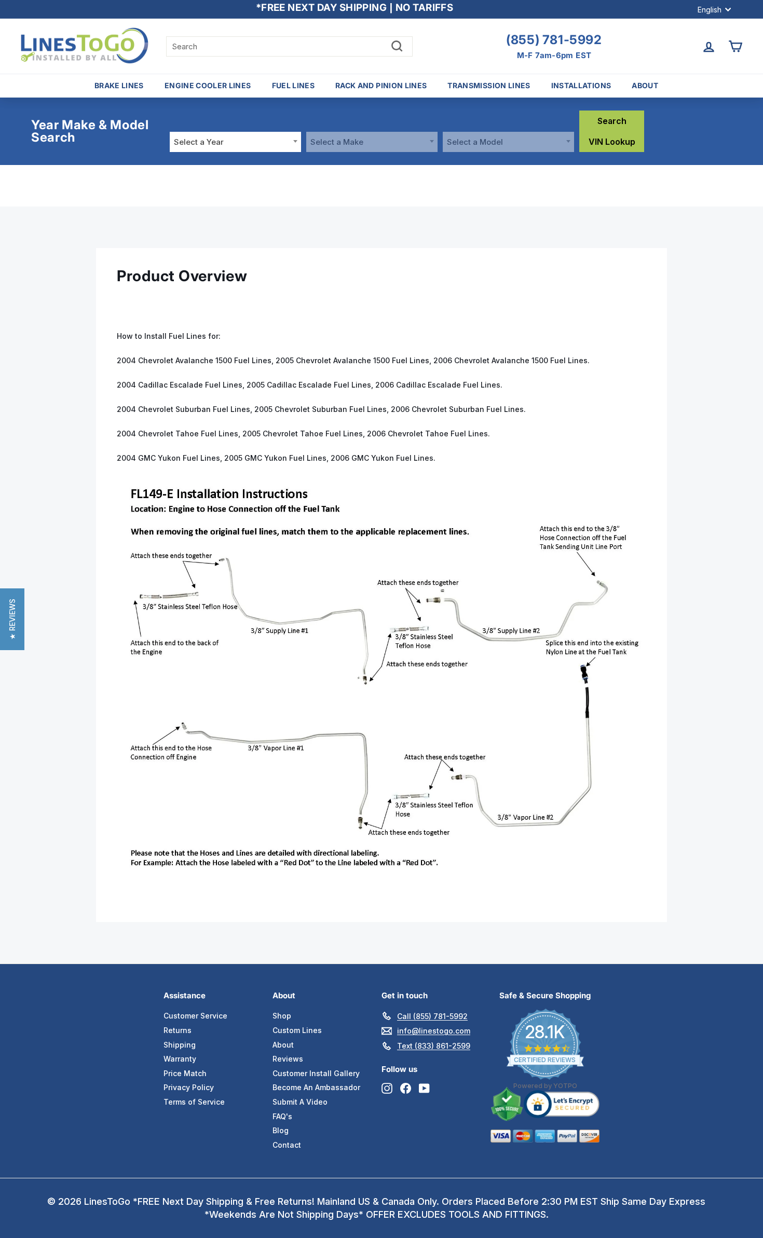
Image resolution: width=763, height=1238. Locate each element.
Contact (286, 1144)
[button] (12, 619)
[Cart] (735, 46)
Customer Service (195, 1015)
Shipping (180, 1044)
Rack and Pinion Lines (381, 85)
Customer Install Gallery (316, 1073)
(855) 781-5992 (554, 40)
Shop (281, 1015)
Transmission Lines (488, 85)
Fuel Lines (293, 85)
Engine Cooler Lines (208, 85)
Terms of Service (194, 1101)
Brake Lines (119, 85)
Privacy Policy (189, 1087)
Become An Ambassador (316, 1087)
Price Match (185, 1073)
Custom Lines (297, 1030)
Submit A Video (300, 1101)
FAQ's (282, 1116)
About (645, 85)
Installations (581, 85)
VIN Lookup (612, 141)
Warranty (180, 1058)
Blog (280, 1130)
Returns (178, 1030)
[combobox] (235, 142)
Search (611, 121)
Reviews (287, 1058)
